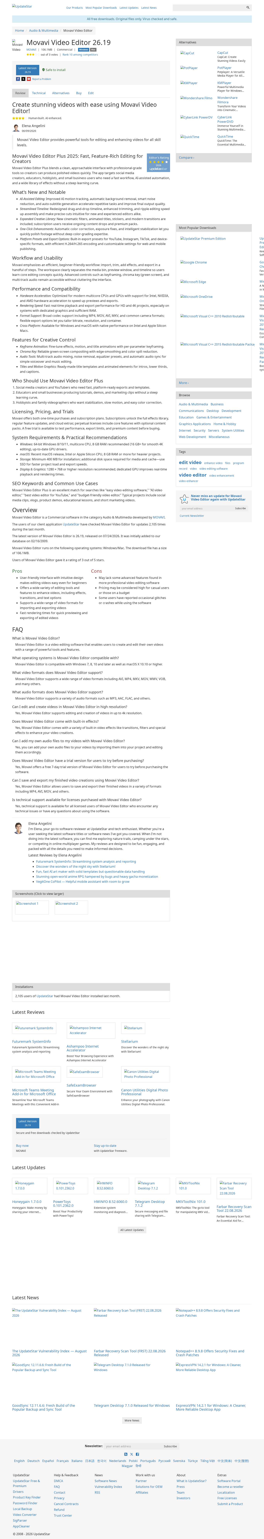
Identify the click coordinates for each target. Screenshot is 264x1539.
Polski (133, 1461)
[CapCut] (188, 53)
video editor (193, 475)
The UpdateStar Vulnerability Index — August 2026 (49, 1353)
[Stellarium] (133, 1028)
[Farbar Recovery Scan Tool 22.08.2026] (234, 1188)
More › (184, 383)
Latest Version (28, 70)
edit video (190, 462)
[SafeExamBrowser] (85, 1072)
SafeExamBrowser (81, 1085)
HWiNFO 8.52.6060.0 (110, 1201)
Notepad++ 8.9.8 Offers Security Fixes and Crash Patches (210, 1353)
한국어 (101, 1461)
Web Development (192, 437)
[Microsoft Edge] (194, 281)
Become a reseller (230, 1487)
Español (48, 1461)
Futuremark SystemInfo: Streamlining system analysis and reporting (86, 861)
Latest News (149, 7)
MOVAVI (31, 49)
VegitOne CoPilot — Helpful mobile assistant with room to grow (82, 881)
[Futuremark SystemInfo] (34, 1028)
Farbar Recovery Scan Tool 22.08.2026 (234, 1208)
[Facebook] (18, 79)
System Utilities (233, 430)
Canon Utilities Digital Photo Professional (144, 1092)
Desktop (213, 411)
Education (186, 417)
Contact (59, 1492)
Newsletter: (94, 1446)
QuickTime (225, 136)
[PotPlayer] (190, 68)
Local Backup (22, 1509)
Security (199, 430)
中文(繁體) (242, 1461)
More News (132, 1420)
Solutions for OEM (149, 1487)
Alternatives (61, 93)
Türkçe (193, 1461)
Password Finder (25, 1503)
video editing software (213, 468)
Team (181, 1492)
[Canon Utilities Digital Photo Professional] (145, 1074)
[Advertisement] (91, 952)
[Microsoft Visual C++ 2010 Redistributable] (213, 316)
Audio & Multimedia (193, 404)
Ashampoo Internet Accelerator (83, 1048)
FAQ (57, 1487)
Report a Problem (41, 79)
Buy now (22, 1145)
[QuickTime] (191, 136)
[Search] (248, 7)
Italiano (77, 1461)
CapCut (222, 53)
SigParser (20, 1520)
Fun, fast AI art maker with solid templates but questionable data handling (90, 871)
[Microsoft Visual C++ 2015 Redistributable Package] (218, 344)
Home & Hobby (225, 424)
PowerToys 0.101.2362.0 (63, 1203)
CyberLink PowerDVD (225, 119)
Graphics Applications (195, 424)
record (183, 468)
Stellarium (129, 1041)
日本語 (90, 1461)
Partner (141, 1481)
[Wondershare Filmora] (197, 98)
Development (231, 411)
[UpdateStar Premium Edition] (204, 238)
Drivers (18, 1492)
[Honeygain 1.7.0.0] (29, 1185)
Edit (91, 93)
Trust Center (63, 1515)
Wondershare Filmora (227, 100)
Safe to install (55, 70)
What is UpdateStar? (191, 1481)
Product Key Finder (27, 1497)
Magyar (127, 1466)
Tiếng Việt (207, 1461)
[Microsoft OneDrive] (197, 296)
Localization (226, 1492)
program (238, 463)
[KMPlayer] (190, 83)
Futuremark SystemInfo (31, 1041)
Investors (183, 1498)
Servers (213, 430)
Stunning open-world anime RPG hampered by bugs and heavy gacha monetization (97, 876)
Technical (39, 93)
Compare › (186, 157)
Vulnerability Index (108, 1487)
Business (217, 404)
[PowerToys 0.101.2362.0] (70, 1185)
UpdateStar (71, 524)
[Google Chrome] (194, 262)
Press (181, 1487)
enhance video (213, 463)
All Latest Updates (132, 1230)
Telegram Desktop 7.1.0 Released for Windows (132, 1405)
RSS (97, 1492)
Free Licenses (227, 1498)
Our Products (74, 7)
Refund (59, 1510)
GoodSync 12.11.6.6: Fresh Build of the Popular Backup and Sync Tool (43, 1407)
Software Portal (228, 1481)
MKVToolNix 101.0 (190, 1201)
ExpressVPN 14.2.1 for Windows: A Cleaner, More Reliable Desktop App (211, 1407)
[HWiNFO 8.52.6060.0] (111, 1185)
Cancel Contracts (66, 1504)
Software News (106, 1481)
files (227, 463)
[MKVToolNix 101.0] (193, 1185)
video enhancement (221, 475)
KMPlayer (224, 83)
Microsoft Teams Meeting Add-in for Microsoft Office (34, 1092)
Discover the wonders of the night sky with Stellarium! (75, 866)
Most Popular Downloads (101, 7)
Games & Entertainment (214, 417)
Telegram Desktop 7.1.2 (150, 1203)
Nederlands (117, 1461)
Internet (185, 430)
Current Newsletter (192, 516)
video (193, 468)
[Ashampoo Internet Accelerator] (91, 1030)
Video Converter (25, 1515)
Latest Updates (129, 7)
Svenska (179, 1461)
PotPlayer (224, 68)
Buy (79, 93)
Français (63, 1461)
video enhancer (188, 481)
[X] (23, 79)
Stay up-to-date (105, 1145)
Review (20, 93)
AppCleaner (21, 1526)
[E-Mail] (29, 79)
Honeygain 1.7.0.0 (26, 1201)
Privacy (59, 1498)
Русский (164, 1461)
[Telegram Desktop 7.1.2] (152, 1185)
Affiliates (142, 1492)
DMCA (58, 1481)
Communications (191, 411)
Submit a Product (230, 1504)
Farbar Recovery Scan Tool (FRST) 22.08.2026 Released (130, 1353)
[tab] (20, 93)
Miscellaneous (219, 437)
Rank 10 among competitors (80, 54)
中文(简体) (225, 1461)
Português (148, 1461)
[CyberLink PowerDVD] (197, 117)
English (19, 1461)
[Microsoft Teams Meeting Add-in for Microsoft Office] (36, 1074)
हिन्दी (138, 1466)
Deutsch (33, 1461)
